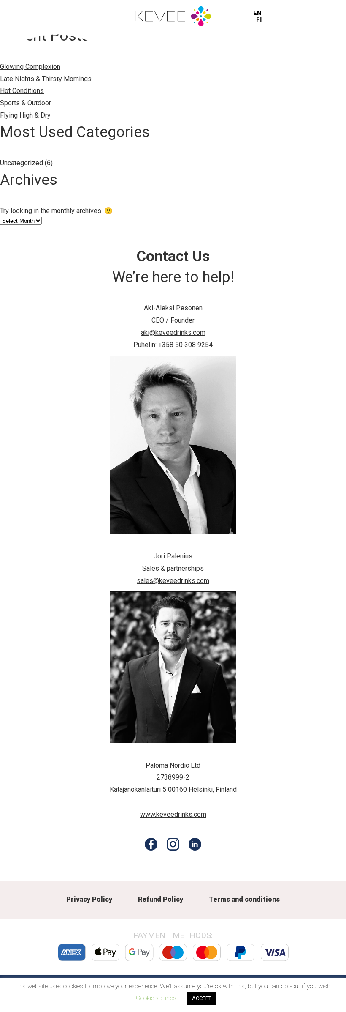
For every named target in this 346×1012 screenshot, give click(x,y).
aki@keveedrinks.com (173, 332)
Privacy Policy (89, 899)
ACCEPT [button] (201, 998)
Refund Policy (160, 899)
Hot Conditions (22, 91)
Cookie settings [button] (156, 998)
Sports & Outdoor (25, 103)
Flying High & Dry (25, 115)
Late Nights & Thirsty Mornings (46, 79)
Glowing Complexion (30, 67)
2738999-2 (173, 777)
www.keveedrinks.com (173, 814)
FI (259, 19)
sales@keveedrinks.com (173, 581)
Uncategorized (21, 163)
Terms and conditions (244, 899)
